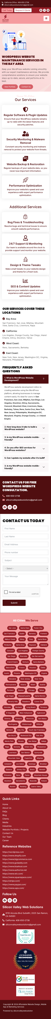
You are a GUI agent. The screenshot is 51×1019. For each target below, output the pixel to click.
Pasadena (26, 701)
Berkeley (32, 634)
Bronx (32, 769)
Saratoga (32, 764)
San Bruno (12, 735)
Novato (21, 741)
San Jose (12, 628)
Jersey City (21, 769)
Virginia (44, 673)
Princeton (8, 775)
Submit (14, 603)
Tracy (31, 639)
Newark (42, 769)
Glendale (7, 707)
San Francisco (9, 634)
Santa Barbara (38, 662)
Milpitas (40, 758)
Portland (10, 690)
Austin (6, 673)
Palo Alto (39, 735)
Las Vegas (10, 696)
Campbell (7, 764)
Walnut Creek (10, 639)
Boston (21, 690)
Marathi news (32, 1014)
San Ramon (25, 753)
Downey (7, 719)
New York (38, 679)
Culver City (38, 701)
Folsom (44, 781)
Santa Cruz (20, 645)
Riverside (23, 656)
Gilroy (22, 639)
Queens (9, 769)
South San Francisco (37, 730)
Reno (18, 775)
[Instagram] (44, 10)
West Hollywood (26, 713)
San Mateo (42, 719)
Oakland (44, 645)
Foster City (38, 628)
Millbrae (39, 724)
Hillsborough (27, 724)
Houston (32, 668)
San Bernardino (38, 656)
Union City (29, 747)
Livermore (12, 753)
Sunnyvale (38, 753)
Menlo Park (9, 741)
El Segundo (10, 713)
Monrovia (30, 719)
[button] (25, 379)
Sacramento (20, 781)
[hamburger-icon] (46, 18)
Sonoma (17, 747)
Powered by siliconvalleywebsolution (18, 1011)
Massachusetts (24, 696)
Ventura (25, 662)
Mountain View (14, 758)
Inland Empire (12, 662)
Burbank (18, 707)
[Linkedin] (48, 10)
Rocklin (12, 786)
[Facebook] (40, 10)
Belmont (9, 730)
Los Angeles (23, 651)
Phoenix (17, 673)
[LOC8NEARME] (25, 955)
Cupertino (28, 758)
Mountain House (40, 775)
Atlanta (23, 685)
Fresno (22, 668)
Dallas (43, 668)
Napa (7, 747)
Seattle (42, 685)
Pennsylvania (11, 685)
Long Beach (31, 707)
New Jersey (25, 679)
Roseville (33, 781)
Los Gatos (20, 764)
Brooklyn (43, 764)
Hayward (32, 645)
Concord (10, 651)
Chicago (31, 690)
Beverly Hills (13, 701)
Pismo (27, 775)
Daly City (20, 730)
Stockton (7, 781)
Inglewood (41, 713)
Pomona (18, 719)
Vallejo (43, 741)
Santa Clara (25, 628)
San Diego (11, 656)
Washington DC (31, 673)
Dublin (22, 634)
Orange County (38, 651)
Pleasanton (41, 747)
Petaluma (7, 645)
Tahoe (41, 690)
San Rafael (32, 741)
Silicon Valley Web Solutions (25, 961)
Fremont (43, 634)
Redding (23, 786)
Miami (33, 685)
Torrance (43, 707)
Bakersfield (10, 668)
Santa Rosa (42, 639)
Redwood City (26, 735)
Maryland (12, 679)
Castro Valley (36, 786)
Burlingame (13, 724)
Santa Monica (40, 696)
